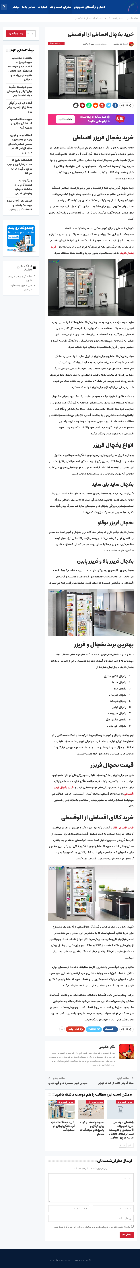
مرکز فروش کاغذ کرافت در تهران (116, 1083)
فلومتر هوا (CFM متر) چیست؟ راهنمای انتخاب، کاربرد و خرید (19, 205)
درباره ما (42, 7)
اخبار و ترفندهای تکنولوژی (89, 7)
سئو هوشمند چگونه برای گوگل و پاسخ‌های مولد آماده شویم (19, 91)
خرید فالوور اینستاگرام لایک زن (21, 287)
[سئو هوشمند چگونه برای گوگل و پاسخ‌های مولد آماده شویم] (91, 1109)
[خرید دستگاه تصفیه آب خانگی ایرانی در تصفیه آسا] (61, 1109)
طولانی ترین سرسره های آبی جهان (68, 1083)
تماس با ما (28, 7)
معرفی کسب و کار (60, 7)
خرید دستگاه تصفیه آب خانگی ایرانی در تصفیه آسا (20, 123)
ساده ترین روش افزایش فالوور (20, 278)
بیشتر (16, 7)
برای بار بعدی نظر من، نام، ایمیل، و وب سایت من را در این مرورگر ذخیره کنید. (92, 1227)
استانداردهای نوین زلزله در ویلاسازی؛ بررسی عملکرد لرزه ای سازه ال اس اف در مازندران (20, 144)
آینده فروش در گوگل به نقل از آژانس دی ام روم (19, 107)
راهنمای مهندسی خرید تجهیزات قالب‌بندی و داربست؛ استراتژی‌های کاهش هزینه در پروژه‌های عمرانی (20, 69)
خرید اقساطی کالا (123, 827)
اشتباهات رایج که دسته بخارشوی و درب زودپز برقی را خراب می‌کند (19, 166)
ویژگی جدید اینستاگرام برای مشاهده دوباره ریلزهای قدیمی (23, 187)
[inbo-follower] (91, 119)
